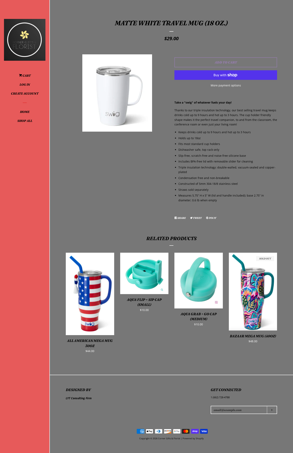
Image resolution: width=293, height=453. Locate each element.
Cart (26, 75)
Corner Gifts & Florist (169, 438)
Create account (24, 93)
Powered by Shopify (193, 438)
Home (24, 112)
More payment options (226, 85)
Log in (25, 84)
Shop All (24, 121)
